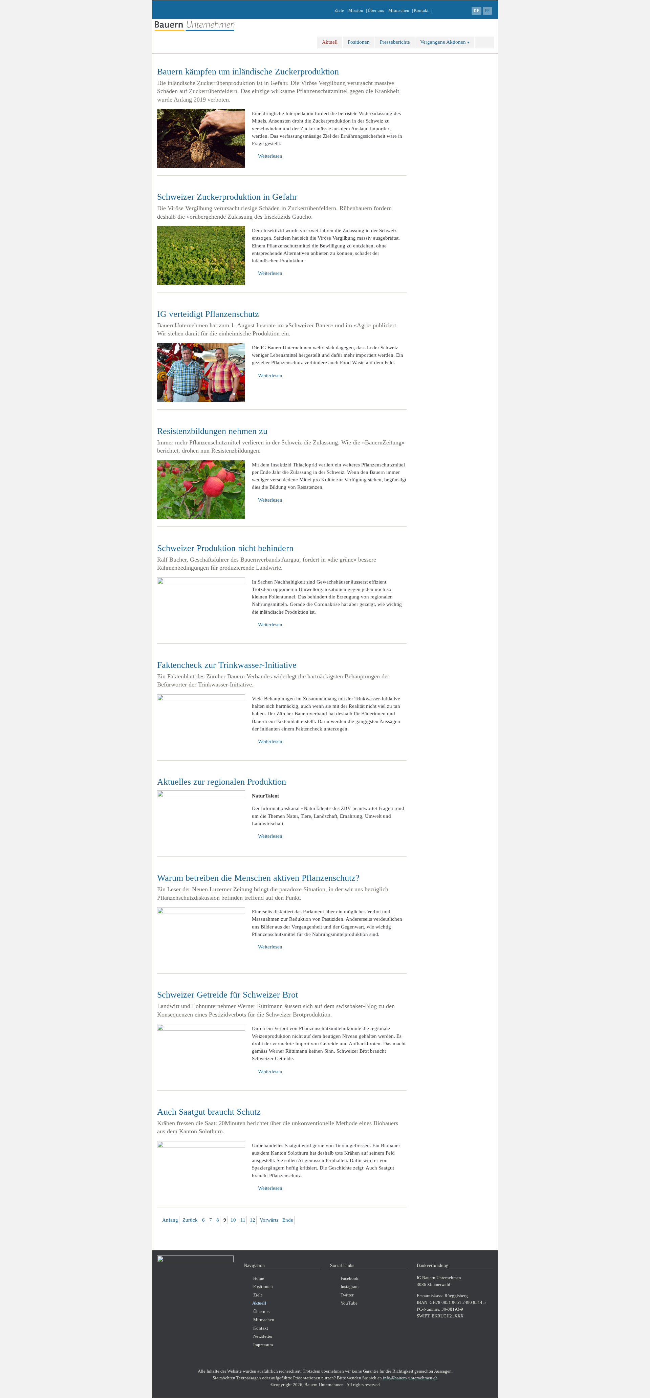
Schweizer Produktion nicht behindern (225, 548)
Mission (355, 10)
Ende (287, 1220)
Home (258, 1278)
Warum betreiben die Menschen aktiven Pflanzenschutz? (258, 878)
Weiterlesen (270, 156)
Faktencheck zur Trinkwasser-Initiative (227, 665)
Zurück (190, 1220)
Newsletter (263, 1336)
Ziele (339, 10)
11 (242, 1220)
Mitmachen (398, 10)
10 (233, 1220)
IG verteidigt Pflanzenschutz (208, 314)
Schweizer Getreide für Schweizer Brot (227, 995)
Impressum (263, 1344)
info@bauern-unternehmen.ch (410, 1377)
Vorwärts (269, 1220)
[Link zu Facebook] (463, 10)
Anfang (170, 1220)
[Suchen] (484, 42)
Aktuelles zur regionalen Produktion (221, 782)
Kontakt (421, 10)
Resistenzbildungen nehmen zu (212, 431)
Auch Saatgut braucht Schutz (209, 1112)
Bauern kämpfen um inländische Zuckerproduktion (248, 72)
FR (487, 10)
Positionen (359, 42)
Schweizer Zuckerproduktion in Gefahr (227, 197)
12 (252, 1220)
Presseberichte (395, 42)
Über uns (376, 10)
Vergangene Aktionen (443, 42)
